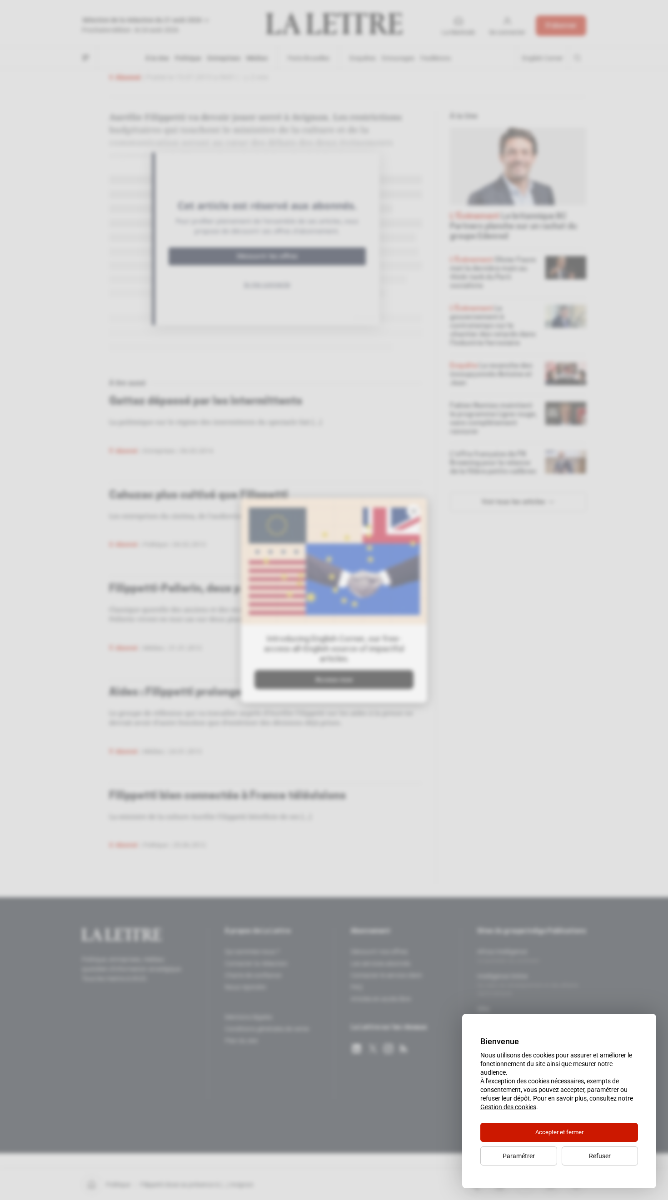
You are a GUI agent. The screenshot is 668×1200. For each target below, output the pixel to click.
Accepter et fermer (559, 1132)
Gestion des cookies (508, 1107)
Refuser (600, 1156)
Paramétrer (519, 1156)
